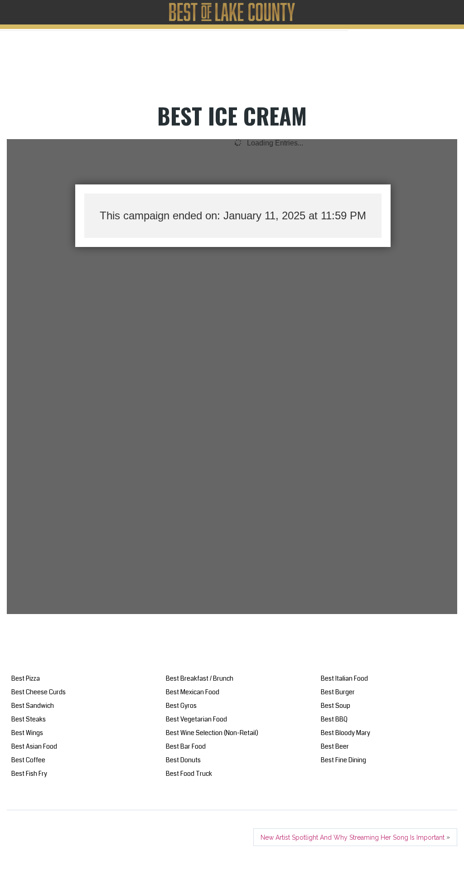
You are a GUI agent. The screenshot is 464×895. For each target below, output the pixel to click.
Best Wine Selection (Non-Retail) (212, 732)
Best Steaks (28, 719)
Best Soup (335, 705)
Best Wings (27, 732)
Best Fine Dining (343, 759)
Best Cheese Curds (38, 692)
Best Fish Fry (29, 773)
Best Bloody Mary (345, 732)
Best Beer (335, 746)
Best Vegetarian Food (196, 719)
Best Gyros (181, 705)
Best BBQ (334, 719)
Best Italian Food (344, 678)
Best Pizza (25, 678)
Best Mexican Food (192, 692)
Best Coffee (28, 759)
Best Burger (338, 692)
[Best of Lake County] (232, 12)
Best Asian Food (34, 746)
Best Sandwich (32, 705)
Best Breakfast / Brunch (199, 678)
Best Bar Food (186, 746)
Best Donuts (183, 759)
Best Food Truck (189, 773)
